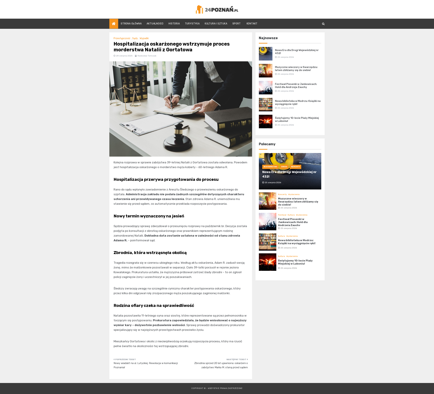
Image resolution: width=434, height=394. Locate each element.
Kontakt (252, 23)
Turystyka (192, 23)
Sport (236, 23)
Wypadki (144, 38)
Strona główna (131, 23)
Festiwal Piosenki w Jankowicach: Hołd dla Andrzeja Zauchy (296, 86)
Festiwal (282, 215)
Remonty (295, 167)
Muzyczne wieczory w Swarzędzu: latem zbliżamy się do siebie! (296, 69)
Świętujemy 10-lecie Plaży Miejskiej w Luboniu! (295, 262)
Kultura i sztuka (216, 23)
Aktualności (155, 23)
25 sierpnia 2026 (289, 208)
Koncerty (282, 194)
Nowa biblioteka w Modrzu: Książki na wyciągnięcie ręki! (296, 242)
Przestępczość (122, 38)
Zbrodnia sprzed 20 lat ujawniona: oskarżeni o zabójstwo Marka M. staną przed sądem (221, 365)
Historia (174, 23)
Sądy (135, 38)
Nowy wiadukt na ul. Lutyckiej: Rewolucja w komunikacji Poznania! (146, 365)
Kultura (291, 215)
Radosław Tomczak (147, 56)
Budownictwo (270, 167)
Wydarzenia (294, 194)
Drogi (284, 167)
